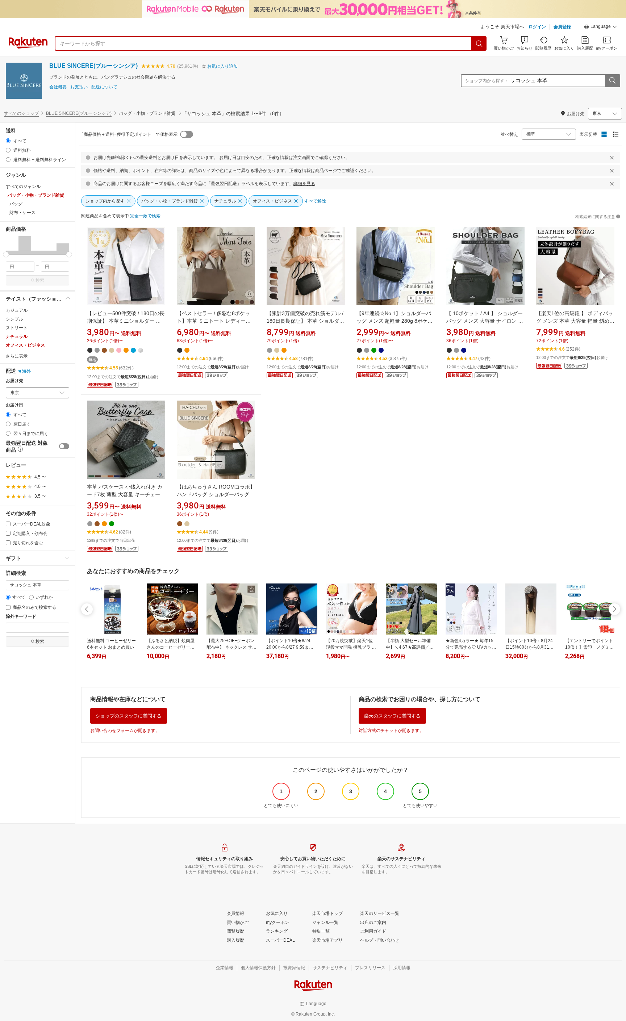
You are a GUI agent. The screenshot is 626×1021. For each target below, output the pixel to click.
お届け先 (14, 380)
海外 (26, 371)
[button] (600, 27)
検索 (40, 280)
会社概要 (58, 87)
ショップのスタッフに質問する (129, 716)
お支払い (79, 87)
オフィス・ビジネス (25, 345)
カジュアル (17, 310)
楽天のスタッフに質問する (392, 716)
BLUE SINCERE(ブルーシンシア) (93, 66)
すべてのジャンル (23, 186)
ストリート (17, 327)
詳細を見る (304, 183)
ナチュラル (17, 336)
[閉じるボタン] (612, 157)
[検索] (479, 43)
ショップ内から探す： (487, 80)
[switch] (64, 446)
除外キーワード (21, 616)
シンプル (14, 319)
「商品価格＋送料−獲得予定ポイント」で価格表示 (128, 134)
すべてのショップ (21, 113)
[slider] (6, 254)
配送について (104, 87)
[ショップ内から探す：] (612, 81)
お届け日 (14, 405)
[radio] (8, 140)
